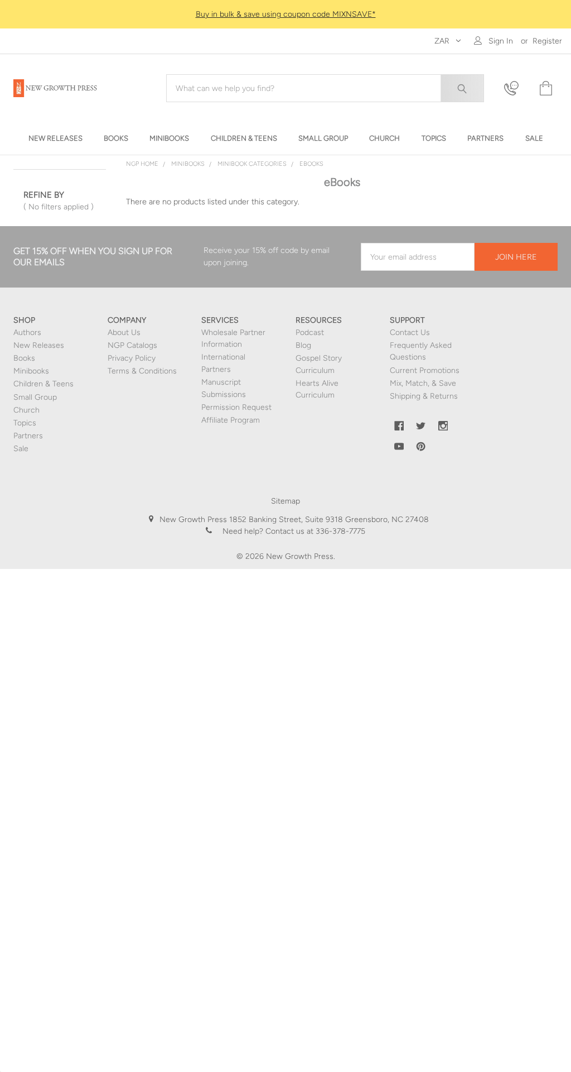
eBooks (311, 164)
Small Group (35, 397)
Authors (27, 332)
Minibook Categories (252, 164)
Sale (20, 448)
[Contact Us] (514, 88)
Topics (24, 423)
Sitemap (285, 501)
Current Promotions (424, 370)
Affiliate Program (230, 420)
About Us (124, 332)
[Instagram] (443, 426)
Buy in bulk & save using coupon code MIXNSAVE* (286, 14)
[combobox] (325, 88)
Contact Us (410, 332)
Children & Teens (43, 384)
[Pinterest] (421, 446)
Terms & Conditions (142, 371)
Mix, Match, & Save (423, 383)
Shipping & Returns (424, 396)
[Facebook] (399, 426)
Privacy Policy (132, 358)
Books (24, 358)
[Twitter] (421, 426)
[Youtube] (399, 446)
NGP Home (142, 164)
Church (26, 410)
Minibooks (188, 164)
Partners (28, 436)
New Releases (38, 345)
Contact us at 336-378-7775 (314, 531)
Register (547, 41)
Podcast (310, 332)
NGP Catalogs (132, 345)
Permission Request (236, 407)
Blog (303, 345)
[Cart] (545, 88)
